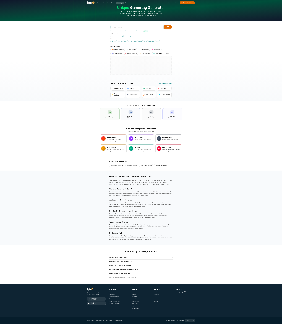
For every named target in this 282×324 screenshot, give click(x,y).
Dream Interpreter (113, 299)
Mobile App (157, 294)
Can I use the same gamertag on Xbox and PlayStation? (124, 269)
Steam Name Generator (146, 165)
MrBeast (113, 41)
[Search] (172, 3)
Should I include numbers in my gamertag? (121, 261)
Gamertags (120, 3)
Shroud (145, 41)
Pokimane (133, 41)
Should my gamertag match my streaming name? (122, 277)
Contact (156, 301)
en (168, 3)
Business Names (135, 301)
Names (112, 3)
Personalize (140, 30)
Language (133, 30)
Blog (155, 296)
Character (118, 30)
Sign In (176, 3)
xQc (158, 41)
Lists (133, 3)
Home (98, 3)
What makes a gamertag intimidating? (119, 273)
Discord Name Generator (161, 165)
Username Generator (114, 291)
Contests (127, 3)
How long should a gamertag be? (118, 257)
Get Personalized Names (187, 3)
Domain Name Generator (178, 320)
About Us (156, 291)
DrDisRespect (152, 41)
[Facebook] (177, 292)
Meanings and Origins (114, 301)
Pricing (155, 299)
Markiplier (140, 41)
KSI (128, 41)
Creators (134, 294)
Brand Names (135, 303)
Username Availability (114, 303)
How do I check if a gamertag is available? (120, 265)
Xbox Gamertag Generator (117, 165)
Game (128, 30)
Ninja (125, 41)
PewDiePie (119, 41)
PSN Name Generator (132, 165)
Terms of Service (119, 320)
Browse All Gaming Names (165, 83)
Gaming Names (135, 299)
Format (123, 30)
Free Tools (105, 3)
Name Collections (136, 291)
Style (112, 30)
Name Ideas (112, 294)
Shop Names (135, 306)
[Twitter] (179, 292)
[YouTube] (185, 292)
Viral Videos (134, 296)
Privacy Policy (108, 320)
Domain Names (135, 308)
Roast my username (114, 296)
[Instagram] (182, 292)
